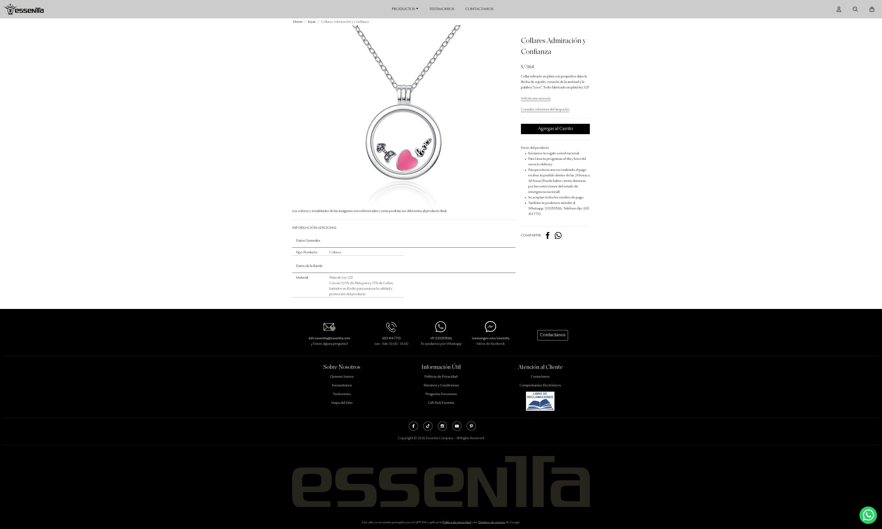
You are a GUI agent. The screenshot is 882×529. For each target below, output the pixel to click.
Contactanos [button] (552, 335)
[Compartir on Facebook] (548, 235)
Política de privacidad (457, 522)
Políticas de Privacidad (441, 377)
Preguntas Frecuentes (441, 394)
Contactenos (540, 377)
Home (297, 22)
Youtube (456, 426)
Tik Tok (428, 426)
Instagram (442, 426)
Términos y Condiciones (441, 385)
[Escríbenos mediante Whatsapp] (868, 515)
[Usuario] (838, 9)
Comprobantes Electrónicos (540, 385)
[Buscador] (855, 9)
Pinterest (471, 426)
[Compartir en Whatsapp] (558, 235)
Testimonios (441, 9)
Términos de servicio (491, 522)
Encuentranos (342, 385)
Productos (403, 9)
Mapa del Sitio (342, 403)
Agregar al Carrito (555, 129)
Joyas (312, 22)
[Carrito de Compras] (871, 9)
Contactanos (479, 9)
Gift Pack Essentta (441, 403)
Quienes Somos (342, 377)
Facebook (413, 426)
